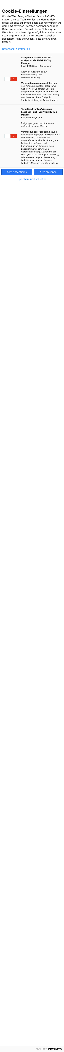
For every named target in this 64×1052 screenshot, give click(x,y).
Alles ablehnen (48, 171)
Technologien (28, 19)
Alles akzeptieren (17, 171)
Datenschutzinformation (16, 48)
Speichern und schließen (32, 179)
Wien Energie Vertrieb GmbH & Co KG (33, 16)
